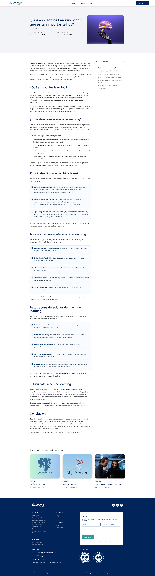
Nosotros (83, 3)
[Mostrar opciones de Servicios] (76, 3)
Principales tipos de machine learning (111, 74)
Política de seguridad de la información (111, 573)
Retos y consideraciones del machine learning (109, 81)
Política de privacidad (90, 573)
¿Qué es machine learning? (107, 68)
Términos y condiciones (74, 573)
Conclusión (102, 89)
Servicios (72, 3)
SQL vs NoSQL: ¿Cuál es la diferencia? (109, 484)
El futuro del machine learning (108, 85)
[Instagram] (117, 505)
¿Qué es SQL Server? (70, 484)
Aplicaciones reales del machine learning (112, 77)
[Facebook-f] (121, 505)
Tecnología (34, 16)
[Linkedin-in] (113, 505)
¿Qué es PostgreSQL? (38, 484)
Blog (91, 3)
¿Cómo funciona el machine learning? (111, 71)
